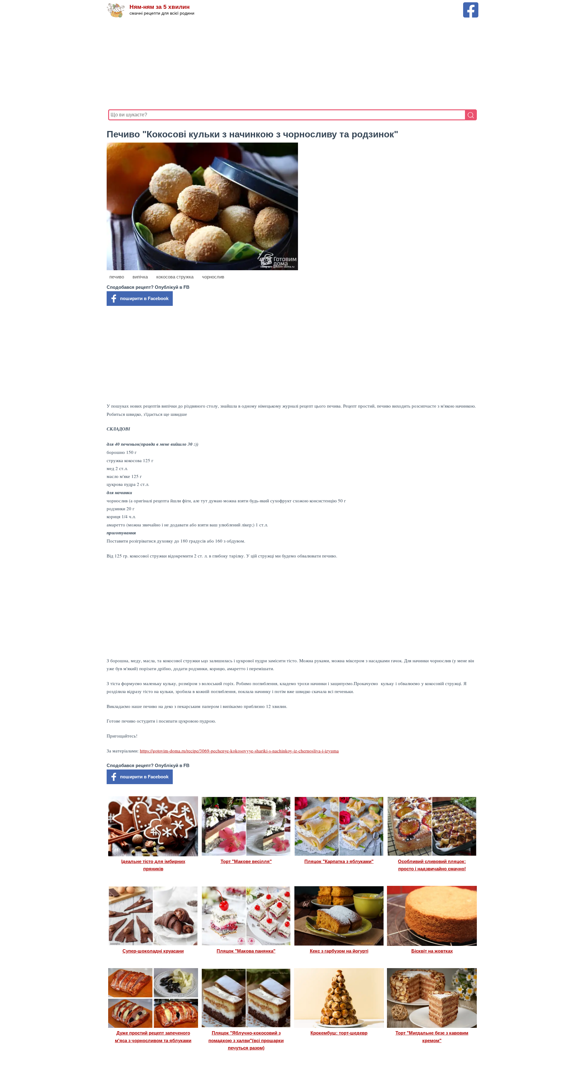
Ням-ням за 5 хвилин (159, 7)
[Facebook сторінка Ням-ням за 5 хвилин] (470, 5)
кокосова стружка (174, 276)
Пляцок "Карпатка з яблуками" (339, 861)
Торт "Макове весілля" (246, 861)
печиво (116, 276)
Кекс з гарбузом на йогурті (339, 950)
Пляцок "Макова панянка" (246, 950)
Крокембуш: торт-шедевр (338, 1032)
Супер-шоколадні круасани (153, 950)
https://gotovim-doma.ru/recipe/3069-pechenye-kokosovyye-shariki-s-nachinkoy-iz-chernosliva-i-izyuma (239, 751)
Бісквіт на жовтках (432, 950)
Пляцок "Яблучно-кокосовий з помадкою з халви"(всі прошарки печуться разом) (246, 1040)
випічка (140, 276)
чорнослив (213, 276)
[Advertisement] (291, 63)
